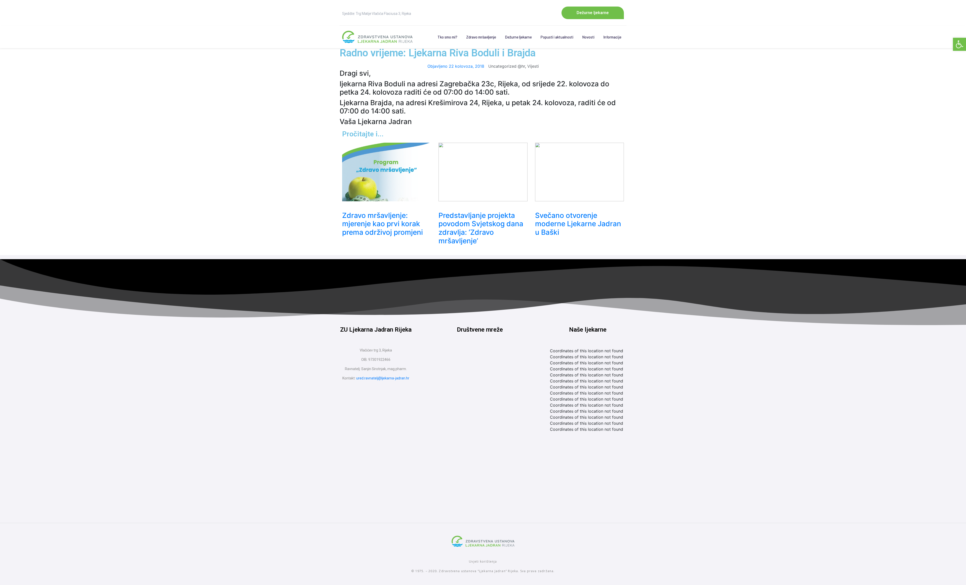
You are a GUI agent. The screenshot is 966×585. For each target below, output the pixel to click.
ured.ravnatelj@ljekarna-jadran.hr (382, 378)
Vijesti (533, 66)
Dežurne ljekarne (518, 37)
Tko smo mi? (447, 37)
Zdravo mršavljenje (481, 37)
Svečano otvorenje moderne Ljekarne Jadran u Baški (578, 224)
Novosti (588, 37)
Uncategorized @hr (506, 66)
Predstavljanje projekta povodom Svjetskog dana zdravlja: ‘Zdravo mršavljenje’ (480, 228)
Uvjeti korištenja (483, 561)
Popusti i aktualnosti (557, 37)
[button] (959, 44)
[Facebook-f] (470, 356)
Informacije (612, 37)
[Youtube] (489, 356)
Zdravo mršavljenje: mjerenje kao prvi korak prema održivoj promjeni (382, 224)
